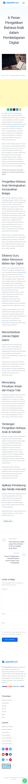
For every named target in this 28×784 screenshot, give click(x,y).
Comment (5, 589)
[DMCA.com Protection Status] (6, 768)
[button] (24, 781)
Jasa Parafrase (6, 735)
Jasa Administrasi (7, 738)
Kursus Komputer (7, 729)
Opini (23, 75)
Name (4, 613)
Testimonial (5, 703)
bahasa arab (8, 521)
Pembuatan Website (7, 726)
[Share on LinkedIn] (17, 109)
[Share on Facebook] (11, 109)
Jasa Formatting (6, 740)
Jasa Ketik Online (7, 743)
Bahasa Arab (22, 272)
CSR (3, 717)
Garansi (4, 711)
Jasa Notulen (5, 732)
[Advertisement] (14, 93)
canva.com (5, 320)
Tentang (4, 706)
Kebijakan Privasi (7, 700)
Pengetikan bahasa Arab (17, 126)
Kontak (4, 708)
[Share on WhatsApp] (8, 109)
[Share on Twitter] (14, 109)
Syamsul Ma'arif (16, 75)
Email (4, 623)
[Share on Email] (20, 109)
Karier (4, 714)
